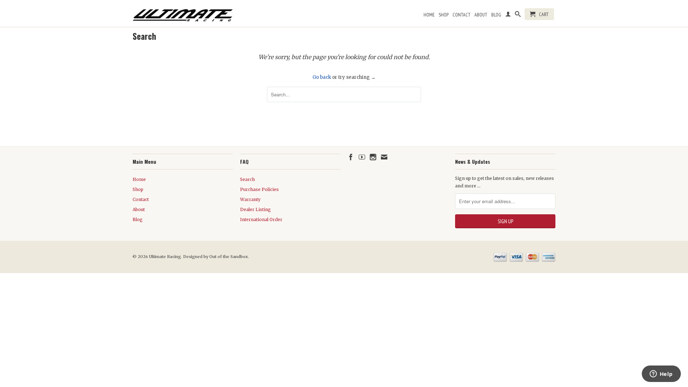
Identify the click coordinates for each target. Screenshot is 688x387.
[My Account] (508, 15)
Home (429, 14)
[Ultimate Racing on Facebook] (351, 157)
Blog (496, 14)
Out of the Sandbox (228, 256)
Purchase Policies (259, 189)
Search (247, 179)
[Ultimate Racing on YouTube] (362, 157)
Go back (321, 77)
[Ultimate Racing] (183, 13)
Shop (444, 14)
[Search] (518, 15)
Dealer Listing (255, 209)
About (480, 14)
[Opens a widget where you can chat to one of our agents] (661, 374)
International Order (261, 219)
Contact (461, 14)
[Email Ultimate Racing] (384, 157)
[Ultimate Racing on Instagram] (373, 157)
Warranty (250, 199)
